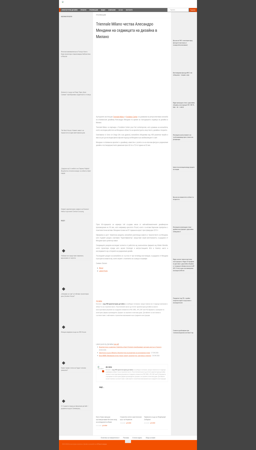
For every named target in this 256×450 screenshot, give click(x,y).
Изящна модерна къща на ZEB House (73, 332)
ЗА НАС (120, 10)
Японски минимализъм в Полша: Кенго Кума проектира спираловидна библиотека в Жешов (75, 54)
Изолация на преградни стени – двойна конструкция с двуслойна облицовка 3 (183, 229)
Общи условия (150, 438)
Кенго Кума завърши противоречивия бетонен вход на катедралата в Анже (106, 419)
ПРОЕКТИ (83, 10)
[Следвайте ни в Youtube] (189, 445)
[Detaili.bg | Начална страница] (70, 4)
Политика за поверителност (110, 438)
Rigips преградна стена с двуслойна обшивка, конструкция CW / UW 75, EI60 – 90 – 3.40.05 (184, 105)
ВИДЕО (103, 10)
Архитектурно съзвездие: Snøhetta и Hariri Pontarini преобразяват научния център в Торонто (130, 347)
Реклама (126, 438)
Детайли (99, 301)
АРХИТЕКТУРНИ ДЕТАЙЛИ (70, 10)
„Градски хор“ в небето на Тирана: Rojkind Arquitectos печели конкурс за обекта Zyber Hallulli (76, 171)
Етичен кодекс (137, 438)
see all (116, 344)
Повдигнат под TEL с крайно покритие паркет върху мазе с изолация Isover (182, 300)
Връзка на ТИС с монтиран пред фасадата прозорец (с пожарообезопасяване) (182, 43)
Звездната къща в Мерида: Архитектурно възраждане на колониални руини (124, 353)
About (101, 268)
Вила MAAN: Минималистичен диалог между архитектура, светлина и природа (125, 356)
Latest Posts (103, 271)
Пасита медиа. (102, 444)
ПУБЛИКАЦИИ (93, 10)
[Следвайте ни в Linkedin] (192, 445)
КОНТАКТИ (129, 10)
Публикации (101, 15)
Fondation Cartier (132, 117)
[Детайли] (108, 298)
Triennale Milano (118, 117)
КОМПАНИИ (112, 10)
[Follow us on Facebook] (185, 445)
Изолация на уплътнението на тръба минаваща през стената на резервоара (183, 137)
